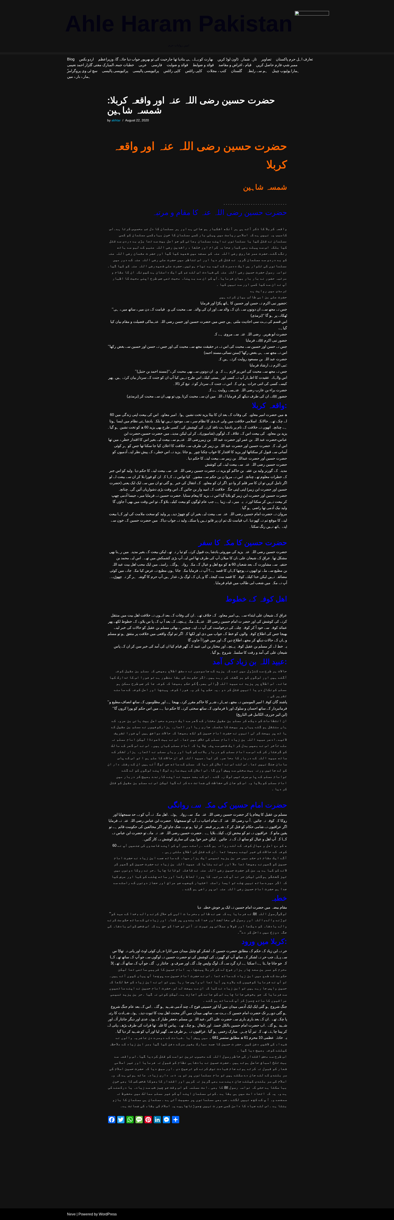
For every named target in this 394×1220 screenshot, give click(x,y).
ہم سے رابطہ (257, 71)
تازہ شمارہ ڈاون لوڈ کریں (237, 59)
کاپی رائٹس (172, 71)
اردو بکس (86, 59)
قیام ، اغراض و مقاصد (234, 65)
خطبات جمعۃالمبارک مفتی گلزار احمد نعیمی (100, 65)
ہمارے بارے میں (79, 76)
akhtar (116, 120)
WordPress (108, 1214)
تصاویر (266, 59)
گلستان (236, 71)
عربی (143, 65)
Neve (71, 1214)
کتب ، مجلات (216, 71)
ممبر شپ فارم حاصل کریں (277, 65)
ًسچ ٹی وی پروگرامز (82, 71)
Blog (71, 59)
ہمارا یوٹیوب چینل (285, 71)
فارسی (156, 65)
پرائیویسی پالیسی (115, 71)
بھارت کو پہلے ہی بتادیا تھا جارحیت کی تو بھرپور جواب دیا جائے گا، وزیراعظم (155, 59)
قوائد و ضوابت (177, 65)
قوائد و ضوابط (203, 65)
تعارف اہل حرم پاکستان (294, 59)
